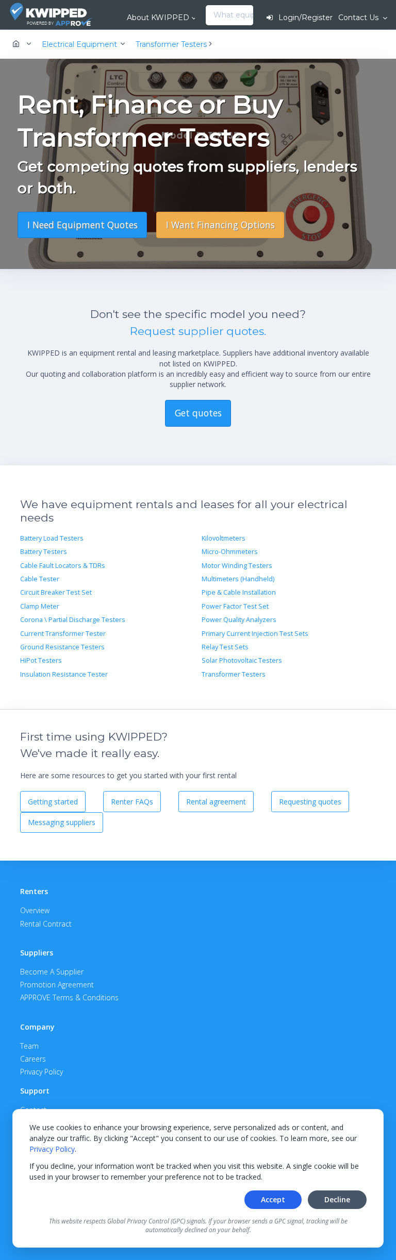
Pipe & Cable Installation (239, 592)
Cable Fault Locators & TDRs (62, 565)
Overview (35, 910)
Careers (33, 1059)
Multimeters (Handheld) (238, 579)
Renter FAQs (132, 802)
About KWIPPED (158, 17)
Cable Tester (39, 579)
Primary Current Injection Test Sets (255, 633)
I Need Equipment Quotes (82, 225)
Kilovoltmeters (223, 538)
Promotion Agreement (57, 984)
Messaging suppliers (61, 822)
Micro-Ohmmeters (230, 551)
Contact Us (359, 17)
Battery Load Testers (52, 538)
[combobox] (208, 15)
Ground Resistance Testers (62, 647)
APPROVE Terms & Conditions (69, 997)
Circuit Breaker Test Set (56, 592)
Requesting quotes (310, 802)
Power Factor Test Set (235, 606)
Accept (273, 1199)
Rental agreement (216, 802)
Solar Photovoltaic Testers (242, 660)
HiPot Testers (41, 660)
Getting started (53, 802)
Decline (337, 1199)
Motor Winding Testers (237, 565)
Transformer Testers (234, 674)
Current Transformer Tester (63, 633)
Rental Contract (46, 924)
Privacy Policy (52, 1149)
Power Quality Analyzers (239, 619)
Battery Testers (43, 551)
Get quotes (198, 413)
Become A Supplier (52, 972)
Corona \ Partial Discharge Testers (72, 619)
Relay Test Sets (225, 647)
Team (29, 1046)
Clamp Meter (39, 606)
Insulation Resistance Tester (64, 674)
